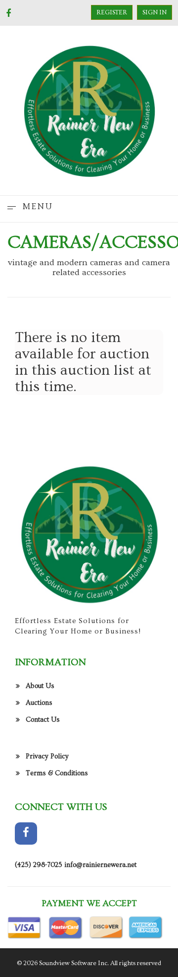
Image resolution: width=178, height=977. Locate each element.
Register (111, 12)
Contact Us (43, 720)
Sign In (154, 12)
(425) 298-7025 (38, 865)
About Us (40, 686)
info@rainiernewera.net (100, 865)
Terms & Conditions (57, 773)
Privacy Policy (47, 756)
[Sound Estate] (89, 109)
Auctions (39, 703)
